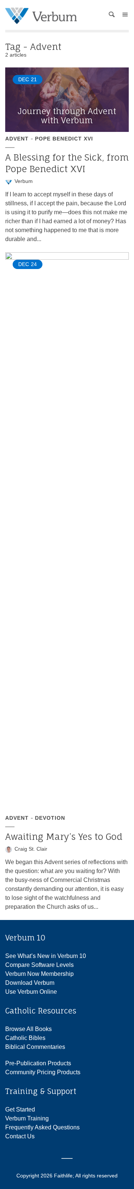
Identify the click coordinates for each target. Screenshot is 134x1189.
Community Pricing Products (42, 1072)
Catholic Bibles (25, 1038)
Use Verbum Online (31, 992)
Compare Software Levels (39, 965)
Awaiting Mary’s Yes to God (63, 836)
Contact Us (20, 1136)
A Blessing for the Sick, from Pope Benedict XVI (67, 163)
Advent (17, 139)
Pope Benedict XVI (64, 139)
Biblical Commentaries (35, 1047)
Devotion (50, 818)
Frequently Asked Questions (42, 1127)
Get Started (20, 1109)
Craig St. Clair (31, 849)
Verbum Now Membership (39, 974)
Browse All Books (28, 1029)
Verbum (24, 181)
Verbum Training (27, 1118)
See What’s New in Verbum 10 (45, 956)
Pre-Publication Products (38, 1063)
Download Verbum (29, 983)
